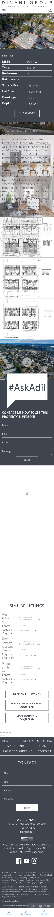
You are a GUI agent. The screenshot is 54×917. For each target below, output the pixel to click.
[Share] (4, 732)
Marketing (15, 746)
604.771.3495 (27, 828)
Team (43, 746)
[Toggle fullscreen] (7, 732)
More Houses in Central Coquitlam (27, 705)
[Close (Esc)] (1, 732)
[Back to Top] (40, 906)
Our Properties (27, 740)
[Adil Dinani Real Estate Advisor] (27, 7)
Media (47, 740)
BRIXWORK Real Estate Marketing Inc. (16, 905)
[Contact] (48, 906)
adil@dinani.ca (27, 831)
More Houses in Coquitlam (27, 718)
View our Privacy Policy (11, 901)
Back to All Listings (27, 694)
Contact (44, 751)
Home (6, 740)
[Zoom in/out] (10, 732)
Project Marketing (18, 751)
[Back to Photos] (33, 906)
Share (27, 221)
